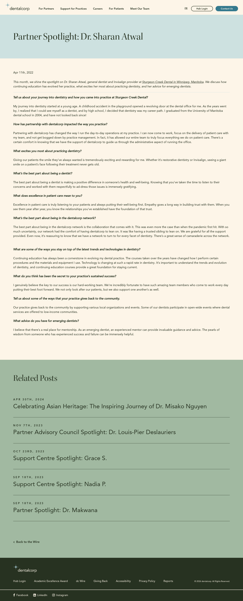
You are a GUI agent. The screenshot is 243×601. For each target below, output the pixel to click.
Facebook (22, 595)
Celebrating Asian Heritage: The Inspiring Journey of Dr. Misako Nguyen (110, 407)
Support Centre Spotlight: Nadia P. (59, 485)
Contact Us (227, 9)
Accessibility (123, 581)
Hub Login (202, 9)
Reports (168, 581)
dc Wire (80, 581)
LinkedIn (42, 595)
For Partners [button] (46, 9)
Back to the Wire (28, 542)
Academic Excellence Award (51, 581)
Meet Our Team (139, 9)
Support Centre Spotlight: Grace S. (60, 459)
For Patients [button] (116, 9)
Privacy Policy (147, 581)
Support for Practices (73, 9)
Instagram (62, 595)
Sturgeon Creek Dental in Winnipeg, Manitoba (172, 82)
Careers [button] (97, 9)
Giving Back (101, 581)
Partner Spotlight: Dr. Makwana (55, 511)
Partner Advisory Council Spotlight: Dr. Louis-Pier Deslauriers (94, 433)
